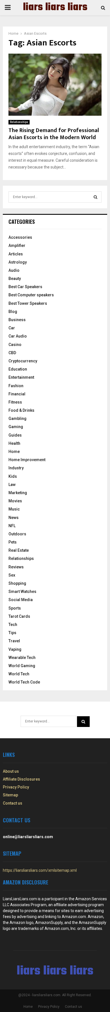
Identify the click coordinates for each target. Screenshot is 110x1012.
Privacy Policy (16, 787)
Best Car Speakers (25, 286)
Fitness (15, 402)
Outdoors (17, 534)
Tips (12, 632)
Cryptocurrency (22, 361)
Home (14, 451)
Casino (14, 344)
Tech (12, 624)
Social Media (20, 599)
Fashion (15, 386)
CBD (12, 353)
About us (11, 771)
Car (11, 328)
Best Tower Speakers (27, 303)
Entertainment (21, 377)
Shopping (17, 583)
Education (17, 369)
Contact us (12, 803)
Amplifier (16, 245)
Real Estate (18, 550)
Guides (15, 435)
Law (12, 484)
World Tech (18, 674)
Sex (11, 575)
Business (17, 319)
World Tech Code (24, 682)
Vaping (14, 649)
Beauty (14, 278)
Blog (12, 311)
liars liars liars (55, 8)
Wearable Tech (22, 657)
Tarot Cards (19, 616)
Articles (15, 254)
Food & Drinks (21, 410)
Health (14, 443)
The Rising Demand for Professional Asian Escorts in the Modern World (53, 134)
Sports (14, 608)
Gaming (15, 426)
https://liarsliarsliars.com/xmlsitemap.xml (40, 870)
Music (14, 509)
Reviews (16, 567)
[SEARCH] (95, 197)
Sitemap (10, 795)
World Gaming (21, 665)
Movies (15, 501)
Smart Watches (22, 591)
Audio (13, 270)
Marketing (17, 492)
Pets (12, 542)
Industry (16, 468)
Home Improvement (26, 459)
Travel (14, 641)
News (13, 517)
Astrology (17, 262)
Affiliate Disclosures (21, 779)
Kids (12, 476)
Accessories (20, 237)
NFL (12, 525)
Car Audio (17, 336)
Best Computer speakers (31, 295)
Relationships (19, 122)
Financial (16, 394)
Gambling (17, 418)
